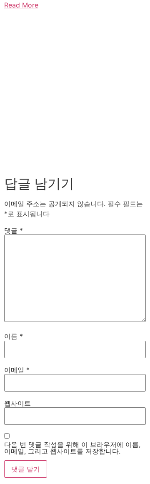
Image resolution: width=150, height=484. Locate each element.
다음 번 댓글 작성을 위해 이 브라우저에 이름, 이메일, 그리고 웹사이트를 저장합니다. (72, 447)
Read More (21, 5)
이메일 (17, 370)
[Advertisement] (75, 91)
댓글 (13, 230)
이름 (13, 336)
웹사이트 (17, 403)
